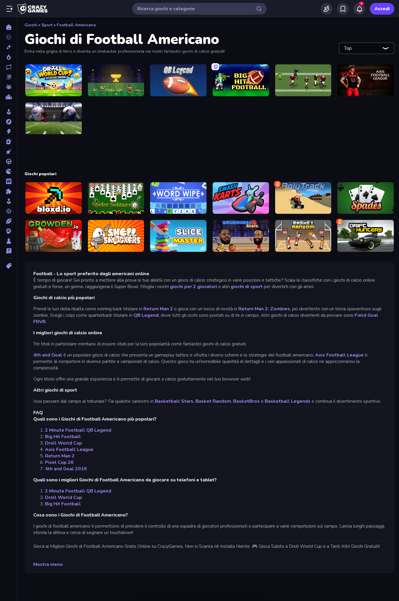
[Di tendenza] (8, 57)
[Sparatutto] (8, 211)
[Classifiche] (8, 97)
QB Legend (146, 315)
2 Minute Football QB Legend (78, 430)
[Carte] (8, 142)
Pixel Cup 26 (59, 462)
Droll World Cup (63, 443)
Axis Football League (339, 355)
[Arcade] (8, 112)
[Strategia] (8, 231)
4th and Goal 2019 (66, 469)
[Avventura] (8, 122)
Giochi (31, 25)
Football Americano (76, 25)
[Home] (8, 27)
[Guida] (8, 161)
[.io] (8, 171)
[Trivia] (8, 251)
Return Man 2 (158, 309)
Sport (47, 25)
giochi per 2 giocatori (193, 286)
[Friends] (326, 9)
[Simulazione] (8, 201)
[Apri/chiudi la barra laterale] (9, 9)
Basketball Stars (174, 401)
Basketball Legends (287, 401)
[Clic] (8, 151)
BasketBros (246, 401)
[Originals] (8, 77)
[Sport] (8, 221)
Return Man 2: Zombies (264, 309)
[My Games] (343, 9)
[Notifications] (359, 9)
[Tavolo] (8, 241)
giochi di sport (247, 286)
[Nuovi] (8, 47)
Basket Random (213, 401)
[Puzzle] (8, 191)
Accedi (382, 9)
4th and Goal (47, 355)
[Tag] (8, 266)
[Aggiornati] (8, 67)
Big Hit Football (63, 436)
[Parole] (8, 181)
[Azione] (8, 132)
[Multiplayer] (8, 87)
